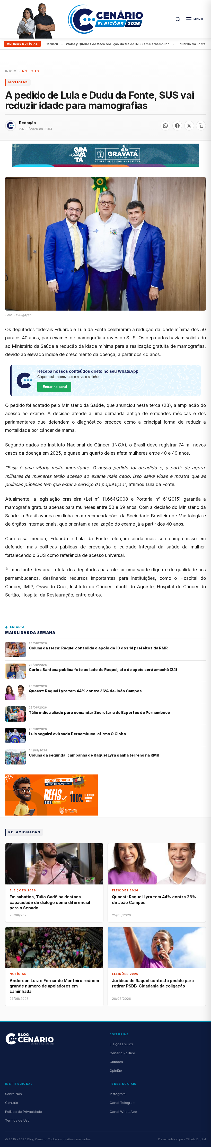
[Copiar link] (201, 125)
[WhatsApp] (165, 125)
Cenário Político (122, 1053)
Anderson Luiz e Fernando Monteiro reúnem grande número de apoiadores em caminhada (54, 986)
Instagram (118, 1094)
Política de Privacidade (23, 1111)
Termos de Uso (17, 1120)
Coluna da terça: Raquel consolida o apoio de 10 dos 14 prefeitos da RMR (98, 648)
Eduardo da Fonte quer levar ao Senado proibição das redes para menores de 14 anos (116, 44)
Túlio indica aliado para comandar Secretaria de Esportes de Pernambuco (99, 712)
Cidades (116, 1062)
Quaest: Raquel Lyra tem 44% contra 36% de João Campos (85, 691)
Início (10, 71)
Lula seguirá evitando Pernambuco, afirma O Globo (77, 734)
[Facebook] (177, 125)
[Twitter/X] (189, 125)
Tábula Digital (196, 1139)
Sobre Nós (13, 1094)
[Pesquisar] (178, 19)
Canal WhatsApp (123, 1111)
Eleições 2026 (121, 1044)
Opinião (116, 1070)
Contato (11, 1103)
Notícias (30, 71)
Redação (27, 122)
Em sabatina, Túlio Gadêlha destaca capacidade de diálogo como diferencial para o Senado (50, 902)
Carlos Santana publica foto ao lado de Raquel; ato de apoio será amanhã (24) (103, 669)
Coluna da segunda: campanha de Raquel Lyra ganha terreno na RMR (94, 755)
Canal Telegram (122, 1103)
